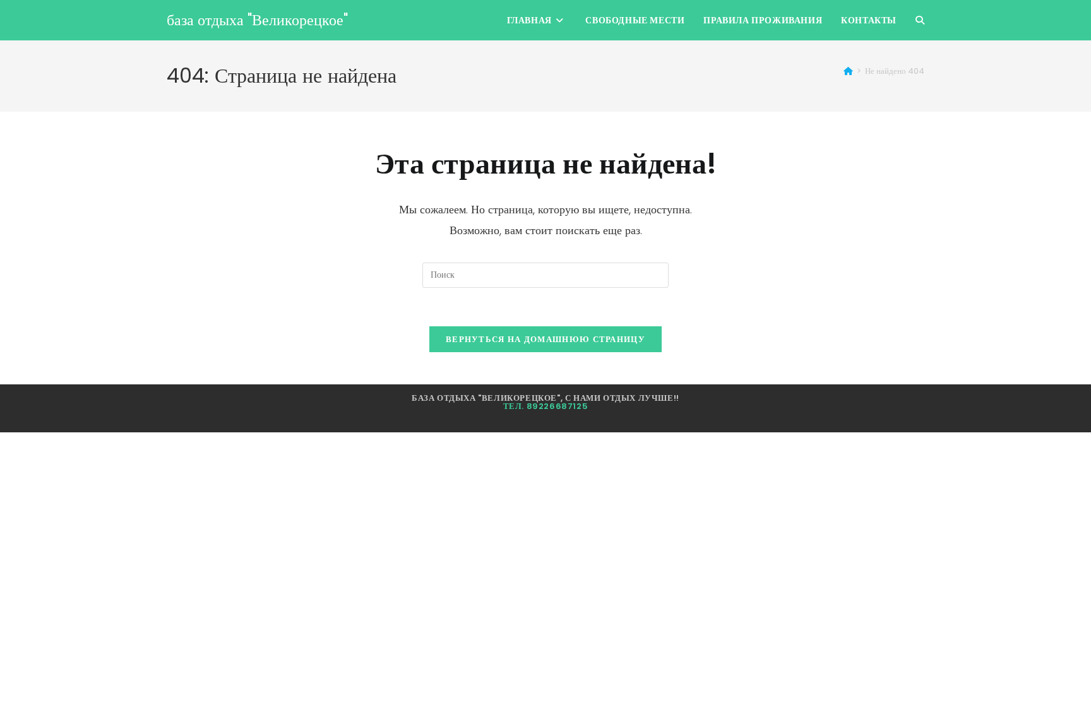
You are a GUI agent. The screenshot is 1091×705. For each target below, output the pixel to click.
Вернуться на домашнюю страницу (545, 339)
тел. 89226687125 (545, 406)
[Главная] (848, 71)
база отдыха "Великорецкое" (257, 19)
